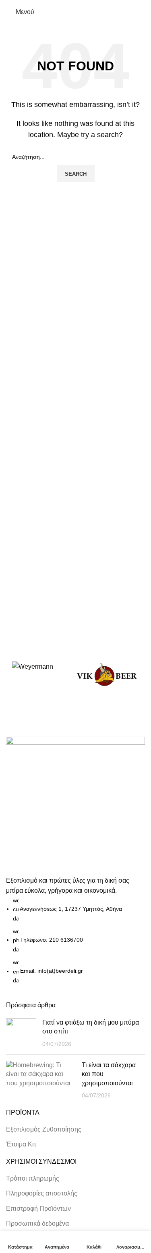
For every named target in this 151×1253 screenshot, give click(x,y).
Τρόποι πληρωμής (32, 1178)
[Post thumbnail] (21, 1033)
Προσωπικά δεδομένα (37, 1223)
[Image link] (75, 805)
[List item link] (75, 940)
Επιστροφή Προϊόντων (38, 1208)
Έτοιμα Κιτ (21, 1144)
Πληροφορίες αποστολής (41, 1193)
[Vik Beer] (106, 674)
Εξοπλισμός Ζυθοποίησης (43, 1129)
